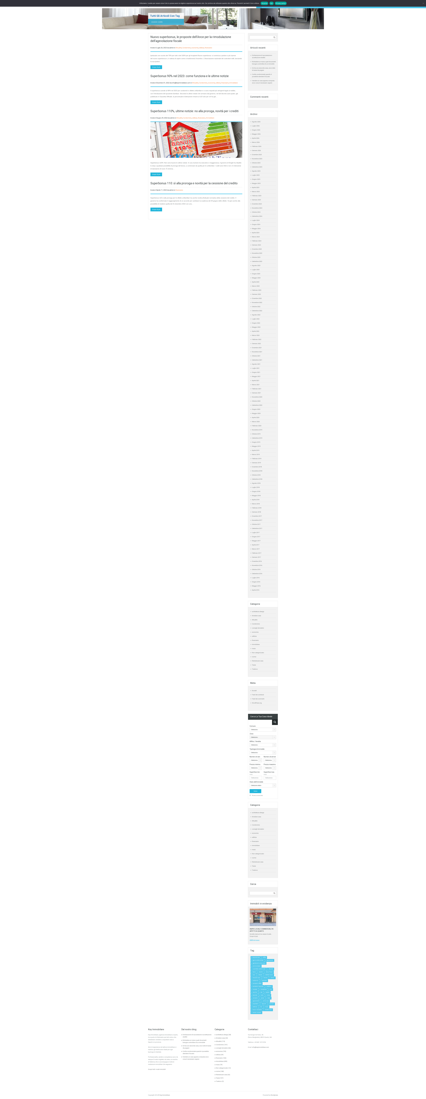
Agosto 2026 (256, 122)
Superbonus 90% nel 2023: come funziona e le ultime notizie (189, 76)
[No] (423, 3)
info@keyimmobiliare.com (260, 1047)
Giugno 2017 (256, 536)
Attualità (179, 48)
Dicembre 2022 (257, 298)
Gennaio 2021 (256, 393)
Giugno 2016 (256, 582)
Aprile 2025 (255, 187)
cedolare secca (269, 974)
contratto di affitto (256, 983)
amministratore (256, 966)
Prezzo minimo (255, 764)
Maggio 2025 (256, 183)
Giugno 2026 (256, 130)
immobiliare (263, 989)
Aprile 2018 (255, 499)
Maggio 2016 (256, 586)
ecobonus (269, 986)
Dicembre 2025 (257, 154)
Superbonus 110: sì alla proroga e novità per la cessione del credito (194, 183)
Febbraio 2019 (256, 458)
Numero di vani (255, 757)
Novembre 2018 (257, 471)
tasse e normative (257, 1009)
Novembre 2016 (257, 565)
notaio (268, 998)
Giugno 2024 (256, 224)
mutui (254, 648)
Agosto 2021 (256, 364)
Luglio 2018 (255, 487)
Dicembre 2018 (257, 467)
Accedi (254, 690)
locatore (268, 992)
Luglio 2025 (255, 175)
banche (261, 972)
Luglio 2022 (255, 319)
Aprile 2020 (255, 417)
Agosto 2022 (256, 315)
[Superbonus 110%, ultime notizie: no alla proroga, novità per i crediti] (196, 140)
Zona (251, 734)
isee (261, 992)
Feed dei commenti (258, 699)
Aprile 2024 (255, 232)
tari (261, 1006)
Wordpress (274, 1095)
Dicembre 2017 (257, 516)
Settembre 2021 (257, 360)
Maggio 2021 (256, 376)
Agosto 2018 (256, 483)
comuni (272, 977)
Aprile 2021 (255, 380)
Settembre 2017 (257, 528)
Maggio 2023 (256, 278)
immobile (254, 989)
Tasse (254, 665)
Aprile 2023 (255, 282)
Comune (253, 726)
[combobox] (263, 730)
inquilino (254, 992)
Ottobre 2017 (256, 524)
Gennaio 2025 (256, 200)
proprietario (255, 1003)
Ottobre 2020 (256, 401)
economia (194, 48)
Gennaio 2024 (256, 245)
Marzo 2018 (256, 504)
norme (254, 657)
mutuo (268, 995)
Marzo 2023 (256, 286)
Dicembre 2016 (257, 561)
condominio (255, 980)
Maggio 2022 (256, 327)
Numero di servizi (270, 757)
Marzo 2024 (256, 237)
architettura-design (258, 611)
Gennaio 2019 (256, 463)
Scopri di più (156, 67)
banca (254, 972)
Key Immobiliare (165, 1095)
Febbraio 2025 (256, 196)
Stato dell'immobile (256, 782)
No (271, 3)
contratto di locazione (257, 986)
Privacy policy (281, 3)
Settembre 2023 (257, 261)
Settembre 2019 (257, 438)
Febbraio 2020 (256, 426)
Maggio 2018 (256, 495)
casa (253, 974)
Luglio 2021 (255, 368)
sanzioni (271, 1003)
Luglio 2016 (255, 578)
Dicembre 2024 (257, 204)
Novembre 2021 (257, 352)
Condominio (186, 48)
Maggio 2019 (256, 446)
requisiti (264, 1003)
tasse (266, 1006)
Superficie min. (255, 773)
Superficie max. (269, 773)
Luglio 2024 (255, 220)
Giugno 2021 (256, 372)
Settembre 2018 (257, 479)
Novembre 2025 (257, 159)
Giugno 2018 (256, 491)
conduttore (264, 980)
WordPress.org (257, 703)
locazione (254, 995)
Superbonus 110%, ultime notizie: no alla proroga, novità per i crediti (194, 111)
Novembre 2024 (257, 208)
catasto (260, 974)
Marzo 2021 (256, 384)
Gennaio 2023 (256, 294)
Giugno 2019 (256, 442)
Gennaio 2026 (256, 150)
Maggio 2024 (256, 228)
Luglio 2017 (255, 532)
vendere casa (268, 1009)
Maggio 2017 (256, 541)
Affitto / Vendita (255, 741)
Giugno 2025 (256, 179)
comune (265, 977)
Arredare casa (256, 616)
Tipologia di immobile (257, 749)
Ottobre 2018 (256, 475)
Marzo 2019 (256, 454)
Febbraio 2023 (256, 290)
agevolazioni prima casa (258, 963)
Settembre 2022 (257, 311)
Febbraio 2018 (256, 508)
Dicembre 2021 (257, 347)
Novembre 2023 (257, 253)
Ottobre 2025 (256, 163)
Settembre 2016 (257, 573)
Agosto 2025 (256, 171)
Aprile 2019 (255, 450)
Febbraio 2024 (256, 241)
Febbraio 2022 (256, 339)
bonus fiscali (269, 972)
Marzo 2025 (256, 191)
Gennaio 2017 (256, 557)
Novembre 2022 (257, 302)
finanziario (208, 48)
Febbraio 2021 (256, 389)
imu (271, 989)
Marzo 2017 (256, 549)
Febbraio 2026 (256, 146)
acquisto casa (256, 957)
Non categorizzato (258, 652)
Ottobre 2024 (256, 212)
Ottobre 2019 (256, 434)
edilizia (201, 48)
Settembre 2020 (257, 405)
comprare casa (256, 977)
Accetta (264, 3)
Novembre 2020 (257, 397)
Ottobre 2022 (256, 306)
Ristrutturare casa (257, 661)
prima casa (266, 1001)
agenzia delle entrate (257, 960)
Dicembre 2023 (257, 249)
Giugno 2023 (256, 274)
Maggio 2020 (256, 413)
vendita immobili (256, 1012)
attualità (271, 969)
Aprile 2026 (255, 138)
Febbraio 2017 (256, 553)
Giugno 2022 (256, 323)
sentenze (254, 1006)
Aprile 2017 (255, 545)
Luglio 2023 (255, 269)
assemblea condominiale (258, 969)
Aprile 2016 (255, 590)
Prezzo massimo (270, 764)
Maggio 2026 (256, 134)
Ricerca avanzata (257, 795)
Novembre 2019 (257, 430)
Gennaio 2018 (256, 512)
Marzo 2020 (256, 421)
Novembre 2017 (257, 520)
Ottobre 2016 (256, 569)
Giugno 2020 (256, 409)
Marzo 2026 (256, 142)
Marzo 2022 (256, 335)
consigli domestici (258, 628)
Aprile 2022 (255, 331)
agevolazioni (270, 960)
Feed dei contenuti (258, 695)
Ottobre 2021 (256, 356)
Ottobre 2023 (256, 257)
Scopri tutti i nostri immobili (157, 1069)
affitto (264, 957)
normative (255, 998)
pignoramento (256, 1001)
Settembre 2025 (257, 167)
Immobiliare (233, 83)
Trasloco (255, 669)
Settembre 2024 (257, 216)
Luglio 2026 (255, 126)
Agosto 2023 (256, 265)
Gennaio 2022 (256, 343)
